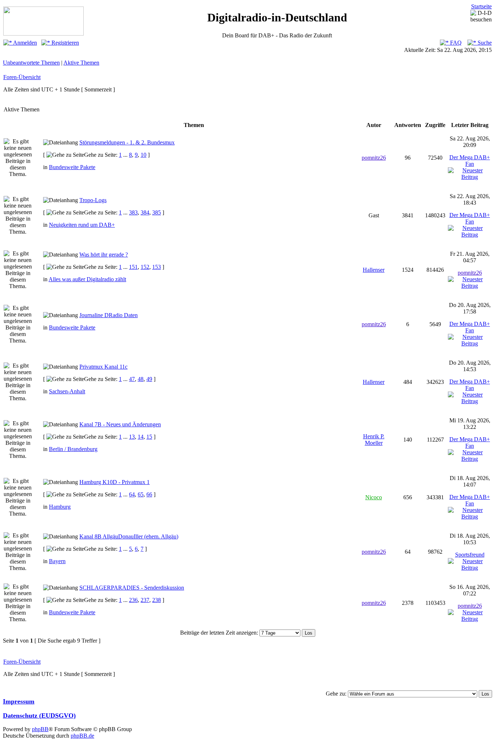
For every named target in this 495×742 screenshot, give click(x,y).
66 (149, 494)
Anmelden (24, 43)
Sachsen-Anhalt (67, 391)
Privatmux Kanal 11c (103, 367)
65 (140, 494)
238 (156, 600)
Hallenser (373, 270)
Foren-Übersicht (22, 77)
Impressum (18, 701)
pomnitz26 (374, 158)
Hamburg (60, 507)
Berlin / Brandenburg (73, 449)
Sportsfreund (469, 555)
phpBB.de (82, 736)
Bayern (57, 561)
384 (145, 212)
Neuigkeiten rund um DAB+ (82, 225)
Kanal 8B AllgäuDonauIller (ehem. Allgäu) (128, 536)
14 (140, 437)
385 (156, 212)
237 (145, 600)
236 (133, 600)
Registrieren (64, 43)
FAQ (455, 43)
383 (133, 212)
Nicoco (373, 497)
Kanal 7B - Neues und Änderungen (120, 424)
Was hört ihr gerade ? (103, 254)
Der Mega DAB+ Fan (469, 160)
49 (149, 379)
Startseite (481, 6)
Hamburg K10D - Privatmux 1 (114, 482)
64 (132, 494)
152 (145, 267)
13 (132, 437)
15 (149, 437)
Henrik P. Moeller (373, 439)
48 (140, 379)
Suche (484, 43)
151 (133, 267)
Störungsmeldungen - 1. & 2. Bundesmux (127, 142)
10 (143, 155)
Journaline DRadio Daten (108, 315)
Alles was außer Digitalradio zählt (87, 279)
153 (156, 267)
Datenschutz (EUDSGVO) (39, 715)
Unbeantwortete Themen (31, 63)
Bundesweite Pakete (72, 167)
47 (132, 379)
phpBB (40, 729)
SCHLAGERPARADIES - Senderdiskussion (131, 588)
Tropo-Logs (93, 200)
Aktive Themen (81, 63)
